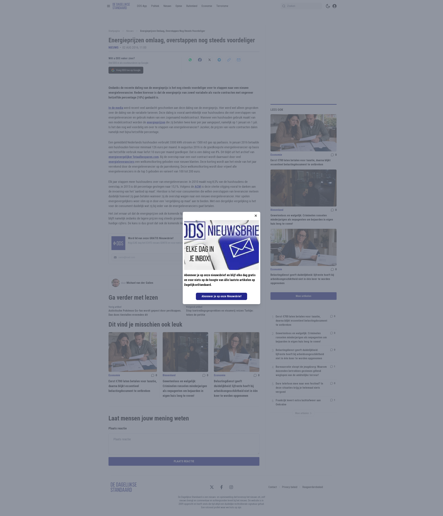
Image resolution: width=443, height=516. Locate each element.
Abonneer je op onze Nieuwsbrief (221, 296)
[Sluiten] (255, 215)
